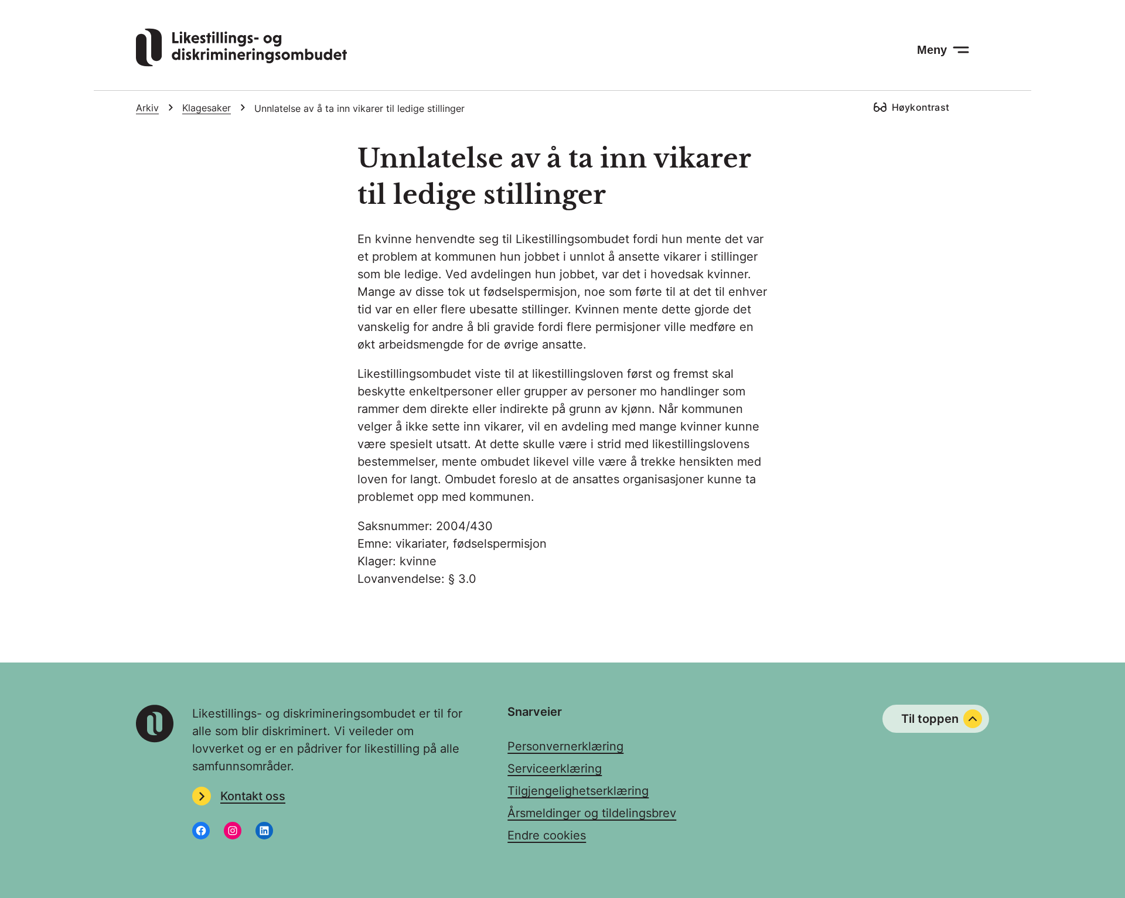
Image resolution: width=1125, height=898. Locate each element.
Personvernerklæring (565, 746)
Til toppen (930, 719)
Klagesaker (206, 108)
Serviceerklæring (554, 769)
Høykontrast (920, 107)
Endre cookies (546, 835)
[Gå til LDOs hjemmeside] (241, 63)
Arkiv (147, 108)
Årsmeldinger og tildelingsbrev (591, 813)
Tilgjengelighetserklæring (578, 791)
